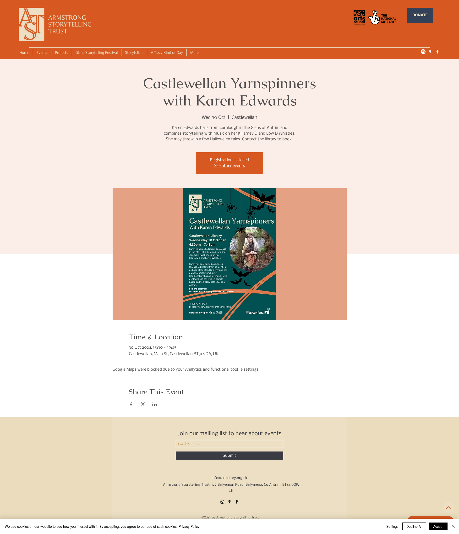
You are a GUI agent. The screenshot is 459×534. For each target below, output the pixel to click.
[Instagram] (423, 51)
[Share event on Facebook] (131, 404)
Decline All (414, 526)
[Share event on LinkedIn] (154, 404)
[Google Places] (430, 51)
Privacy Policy (189, 526)
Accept (438, 526)
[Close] (453, 526)
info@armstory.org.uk (229, 478)
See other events (229, 166)
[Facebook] (437, 51)
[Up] (448, 507)
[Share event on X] (143, 404)
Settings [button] (392, 526)
